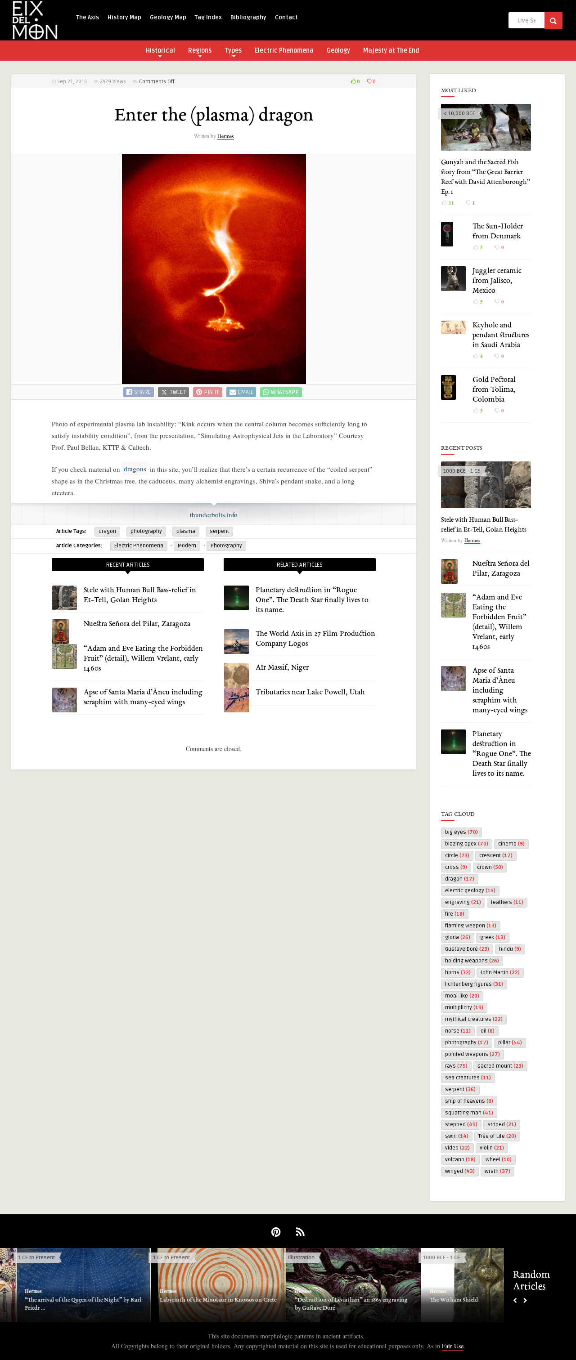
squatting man (469, 1112)
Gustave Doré (467, 949)
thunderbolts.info (214, 514)
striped (501, 1124)
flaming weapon (470, 925)
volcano (460, 1159)
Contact (286, 17)
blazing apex (466, 844)
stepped (461, 1124)
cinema (511, 844)
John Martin (500, 972)
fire (454, 914)
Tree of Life (497, 1136)
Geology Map (168, 17)
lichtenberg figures (474, 984)
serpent (219, 531)
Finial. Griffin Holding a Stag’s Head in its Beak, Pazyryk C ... (466, 1304)
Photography (226, 545)
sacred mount (500, 1066)
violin (492, 1148)
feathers (507, 902)
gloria (457, 937)
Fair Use (453, 1346)
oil (488, 1031)
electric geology (470, 890)
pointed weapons (472, 1054)
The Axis (87, 17)
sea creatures (468, 1077)
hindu (510, 949)
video (457, 1148)
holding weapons (472, 960)
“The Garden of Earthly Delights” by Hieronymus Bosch (189, 1304)
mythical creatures (474, 1019)
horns (458, 972)
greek (492, 937)
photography (146, 531)
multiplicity (464, 1007)
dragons (135, 468)
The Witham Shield (33, 1300)
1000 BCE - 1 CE (461, 471)
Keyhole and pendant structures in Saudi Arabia (500, 335)
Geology (338, 50)
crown (490, 867)
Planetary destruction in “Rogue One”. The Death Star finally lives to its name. (312, 600)
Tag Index (208, 17)
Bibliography (248, 17)
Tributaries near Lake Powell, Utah (310, 693)
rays (456, 1066)
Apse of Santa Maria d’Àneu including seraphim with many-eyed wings (499, 691)
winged (460, 1171)
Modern (187, 545)
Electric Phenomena (284, 50)
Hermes (225, 135)
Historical (160, 50)
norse (458, 1031)
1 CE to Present (155, 1257)
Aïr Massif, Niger (282, 668)
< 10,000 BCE (459, 113)
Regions (200, 50)
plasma (185, 531)
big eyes (461, 832)
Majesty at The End (391, 50)
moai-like (462, 996)
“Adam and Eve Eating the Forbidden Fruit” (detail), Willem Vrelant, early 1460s (143, 659)
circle (457, 855)
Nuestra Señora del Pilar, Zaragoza (137, 624)
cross (456, 867)
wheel (499, 1159)
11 (450, 202)
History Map (124, 17)
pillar (510, 1042)
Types (233, 50)
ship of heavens (469, 1101)
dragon (107, 531)
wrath (497, 1171)
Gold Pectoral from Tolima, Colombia (494, 390)
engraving (463, 902)
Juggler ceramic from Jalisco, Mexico (497, 281)
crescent (496, 855)
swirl (456, 1136)
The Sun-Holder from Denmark (317, 1300)
